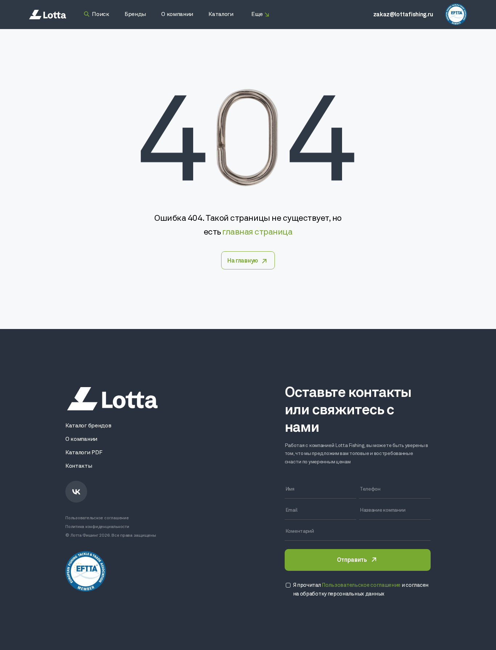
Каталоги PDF (83, 453)
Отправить (352, 560)
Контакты (78, 466)
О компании (81, 439)
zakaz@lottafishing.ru (403, 15)
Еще (257, 14)
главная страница (257, 232)
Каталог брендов (88, 426)
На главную (242, 261)
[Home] (47, 15)
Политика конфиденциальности (97, 527)
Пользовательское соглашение (97, 518)
